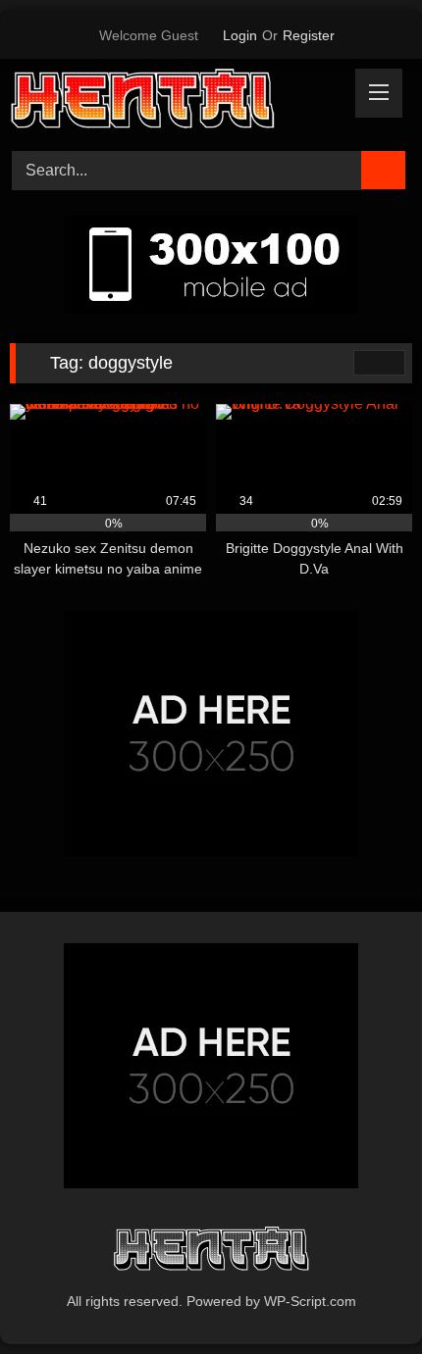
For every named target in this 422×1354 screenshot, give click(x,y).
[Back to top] (363, 1296)
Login (240, 35)
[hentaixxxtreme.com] (173, 102)
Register (309, 35)
